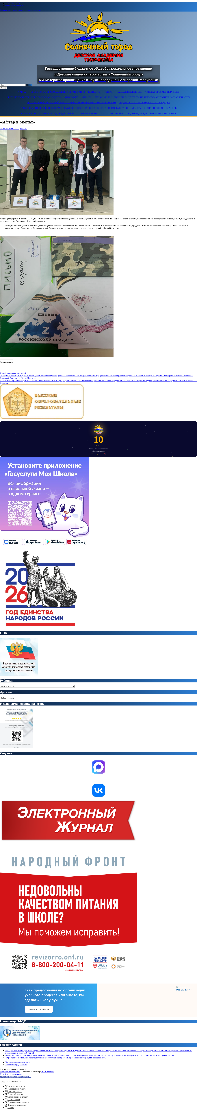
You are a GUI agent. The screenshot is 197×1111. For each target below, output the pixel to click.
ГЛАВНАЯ (22, 92)
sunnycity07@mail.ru (14, 6)
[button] (15, 1077)
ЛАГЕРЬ (136, 108)
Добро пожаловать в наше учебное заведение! (21, 10)
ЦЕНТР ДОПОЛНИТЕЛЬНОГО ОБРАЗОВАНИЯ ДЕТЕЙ (34, 97)
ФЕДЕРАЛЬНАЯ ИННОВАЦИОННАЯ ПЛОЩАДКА (144, 102)
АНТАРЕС (86, 97)
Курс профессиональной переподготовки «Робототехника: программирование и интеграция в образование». (55, 1058)
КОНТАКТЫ (94, 92)
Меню (3, 88)
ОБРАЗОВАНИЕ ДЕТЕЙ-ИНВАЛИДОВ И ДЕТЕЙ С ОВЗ (49, 113)
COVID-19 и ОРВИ (89, 113)
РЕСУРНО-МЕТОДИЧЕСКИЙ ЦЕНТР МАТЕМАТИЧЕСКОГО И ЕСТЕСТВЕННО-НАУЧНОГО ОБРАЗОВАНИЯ (75, 108)
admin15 (23, 128)
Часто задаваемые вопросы (17, 1062)
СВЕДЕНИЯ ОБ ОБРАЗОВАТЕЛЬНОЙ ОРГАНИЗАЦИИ (58, 92)
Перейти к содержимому (11, 1074)
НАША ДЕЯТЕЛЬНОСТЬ (129, 92)
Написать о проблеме (38, 1009)
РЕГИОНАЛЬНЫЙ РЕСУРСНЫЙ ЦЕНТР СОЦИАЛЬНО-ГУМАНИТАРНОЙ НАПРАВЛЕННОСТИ (142, 97)
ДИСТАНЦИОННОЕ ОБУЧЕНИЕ (160, 108)
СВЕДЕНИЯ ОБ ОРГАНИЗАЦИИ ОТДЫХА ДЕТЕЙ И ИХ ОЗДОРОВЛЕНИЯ (138, 113)
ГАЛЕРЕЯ (108, 92)
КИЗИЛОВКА (71, 97)
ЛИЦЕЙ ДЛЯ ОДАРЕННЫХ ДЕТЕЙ (162, 92)
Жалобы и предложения (16, 1065)
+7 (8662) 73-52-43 (13, 3)
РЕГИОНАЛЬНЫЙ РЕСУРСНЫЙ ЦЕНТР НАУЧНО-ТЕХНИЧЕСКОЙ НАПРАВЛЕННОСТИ (71, 102)
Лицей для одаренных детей (13, 373)
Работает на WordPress (10, 1072)
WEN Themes (47, 1072)
